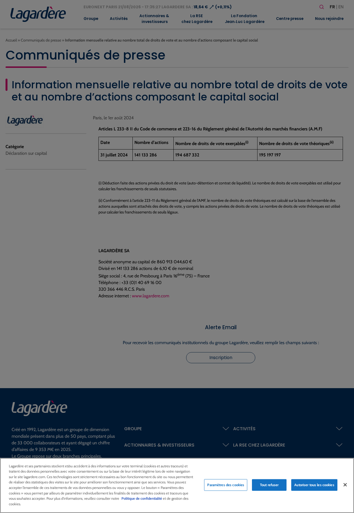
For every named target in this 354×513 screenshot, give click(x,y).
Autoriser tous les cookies (314, 485)
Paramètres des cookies (225, 485)
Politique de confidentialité (141, 498)
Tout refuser (269, 485)
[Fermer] (345, 485)
